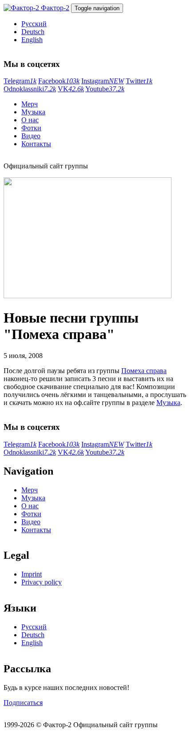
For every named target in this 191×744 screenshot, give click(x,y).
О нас (30, 120)
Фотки (31, 128)
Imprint (31, 574)
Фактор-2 (55, 8)
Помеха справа (144, 370)
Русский (34, 23)
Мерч (29, 104)
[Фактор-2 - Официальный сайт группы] (22, 8)
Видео (30, 136)
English (32, 39)
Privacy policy (41, 582)
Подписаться (23, 702)
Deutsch (32, 31)
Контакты (36, 144)
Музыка (33, 112)
